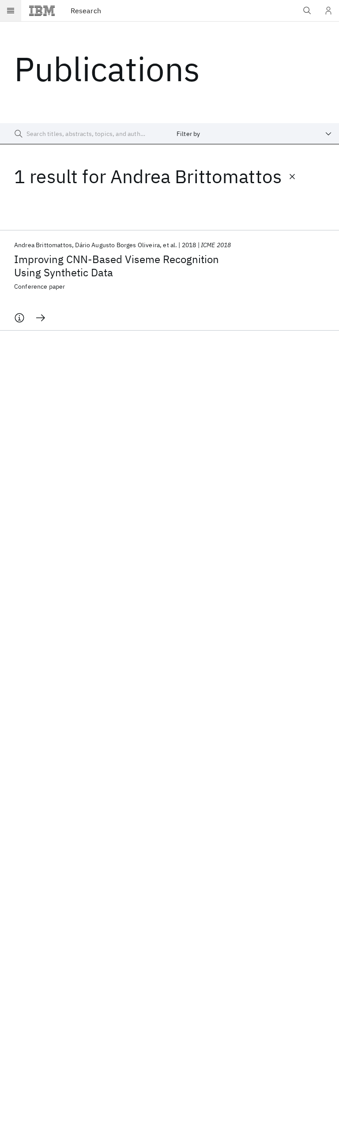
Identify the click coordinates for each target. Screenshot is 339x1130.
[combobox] (254, 133)
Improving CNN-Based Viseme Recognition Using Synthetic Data (116, 265)
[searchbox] (85, 133)
